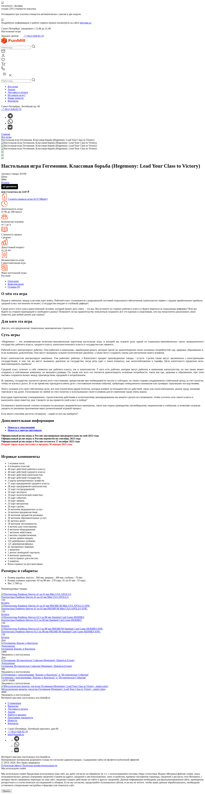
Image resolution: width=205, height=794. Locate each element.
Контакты (13, 101)
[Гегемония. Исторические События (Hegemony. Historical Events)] (37, 660)
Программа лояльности (20, 717)
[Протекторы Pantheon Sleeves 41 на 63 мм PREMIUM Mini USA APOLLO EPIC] (45, 605)
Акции (11, 89)
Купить (5, 602)
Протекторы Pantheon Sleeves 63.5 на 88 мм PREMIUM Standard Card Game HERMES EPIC (51, 631)
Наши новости (16, 98)
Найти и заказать (17, 714)
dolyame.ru (85, 22)
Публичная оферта (11, 765)
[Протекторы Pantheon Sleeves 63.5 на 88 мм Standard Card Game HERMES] (42, 617)
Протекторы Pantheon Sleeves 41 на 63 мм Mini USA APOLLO (35, 597)
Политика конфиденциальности (39, 765)
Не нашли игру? (16, 95)
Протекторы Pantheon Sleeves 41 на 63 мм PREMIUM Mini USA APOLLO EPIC (44, 608)
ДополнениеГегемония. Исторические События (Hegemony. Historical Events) (36, 664)
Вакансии (13, 706)
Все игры (13, 86)
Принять (7, 791)
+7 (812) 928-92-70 (33, 36)
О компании (14, 703)
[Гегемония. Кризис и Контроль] (19, 643)
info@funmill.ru (16, 734)
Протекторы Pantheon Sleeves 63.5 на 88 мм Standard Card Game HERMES (41, 620)
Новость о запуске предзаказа (25, 430)
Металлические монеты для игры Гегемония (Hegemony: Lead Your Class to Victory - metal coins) (53, 689)
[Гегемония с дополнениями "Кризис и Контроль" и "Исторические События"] (45, 674)
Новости (12, 720)
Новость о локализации (21, 427)
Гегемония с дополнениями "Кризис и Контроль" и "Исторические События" (43, 677)
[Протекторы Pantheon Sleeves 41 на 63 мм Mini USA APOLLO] (36, 594)
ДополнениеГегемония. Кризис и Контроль (18, 647)
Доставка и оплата (18, 92)
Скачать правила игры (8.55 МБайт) (28, 199)
